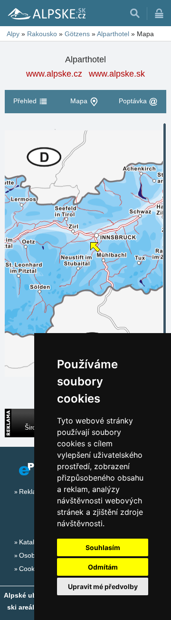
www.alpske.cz (54, 74)
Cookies (31, 568)
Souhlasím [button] (103, 547)
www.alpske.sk (117, 74)
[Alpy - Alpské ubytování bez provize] (46, 13)
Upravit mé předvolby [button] (103, 586)
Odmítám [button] (103, 567)
